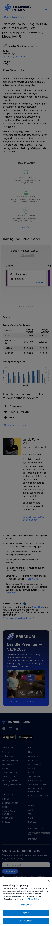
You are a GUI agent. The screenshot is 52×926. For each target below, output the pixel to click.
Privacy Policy (33, 899)
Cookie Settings (26, 905)
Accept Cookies (26, 921)
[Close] (49, 881)
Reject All (26, 913)
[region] (26, 901)
